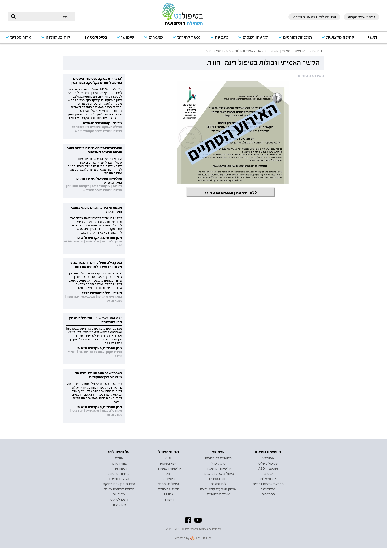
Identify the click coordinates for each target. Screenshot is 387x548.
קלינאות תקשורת (168, 468)
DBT (168, 474)
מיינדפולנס (268, 489)
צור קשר (119, 494)
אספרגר (267, 474)
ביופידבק (168, 479)
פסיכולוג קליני (268, 463)
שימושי (127, 37)
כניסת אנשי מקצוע (361, 17)
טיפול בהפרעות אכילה (218, 474)
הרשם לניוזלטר (119, 499)
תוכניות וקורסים (297, 37)
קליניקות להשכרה (218, 468)
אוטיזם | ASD (268, 468)
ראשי (372, 37)
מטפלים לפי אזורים (218, 458)
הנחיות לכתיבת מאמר (118, 489)
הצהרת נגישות (119, 479)
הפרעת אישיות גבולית (268, 484)
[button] (340, 39)
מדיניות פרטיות (119, 474)
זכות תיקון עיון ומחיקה (119, 484)
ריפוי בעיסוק (168, 463)
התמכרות (268, 494)
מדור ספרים (20, 37)
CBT (168, 458)
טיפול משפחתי (168, 484)
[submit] (13, 16)
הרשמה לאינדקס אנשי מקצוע (314, 17)
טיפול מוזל (218, 463)
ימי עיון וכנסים (256, 37)
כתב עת (221, 37)
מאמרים (155, 37)
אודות (119, 458)
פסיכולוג (268, 458)
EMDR (169, 494)
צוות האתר (119, 463)
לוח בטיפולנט (58, 37)
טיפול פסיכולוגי (168, 489)
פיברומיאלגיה (268, 479)
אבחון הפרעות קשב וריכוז (218, 489)
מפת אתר (119, 504)
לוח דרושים (218, 484)
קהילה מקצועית (340, 37)
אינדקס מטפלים (218, 494)
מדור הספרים (218, 479)
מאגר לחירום (188, 37)
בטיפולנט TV (95, 37)
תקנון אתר (119, 468)
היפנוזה (169, 499)
